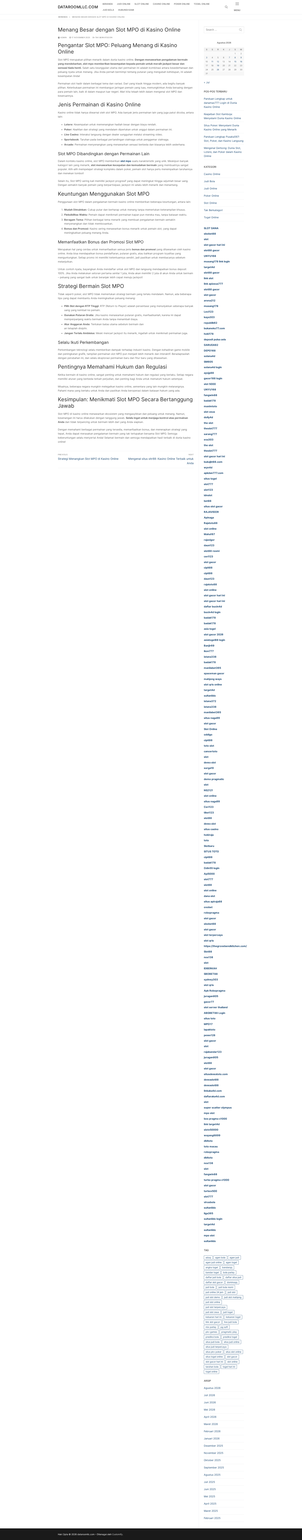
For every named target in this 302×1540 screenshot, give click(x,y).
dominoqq (232, 1282)
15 (235, 61)
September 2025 (214, 1467)
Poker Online (211, 195)
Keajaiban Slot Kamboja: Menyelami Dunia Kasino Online (222, 116)
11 (212, 61)
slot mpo (125, 161)
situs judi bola (213, 1342)
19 (218, 65)
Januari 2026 (212, 1438)
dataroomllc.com (78, 7)
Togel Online (211, 217)
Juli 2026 (209, 1395)
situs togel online (214, 1356)
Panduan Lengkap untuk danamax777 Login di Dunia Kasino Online (220, 102)
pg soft (224, 1327)
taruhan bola (212, 1366)
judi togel (228, 1312)
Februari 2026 (212, 1431)
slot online (232, 1361)
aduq (208, 1257)
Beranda (63, 17)
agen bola (220, 1257)
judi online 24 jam (214, 1292)
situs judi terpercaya (216, 1346)
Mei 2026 (209, 1409)
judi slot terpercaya (215, 1307)
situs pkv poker (213, 1351)
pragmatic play (229, 1332)
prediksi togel (230, 1337)
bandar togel (212, 1272)
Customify (117, 1534)
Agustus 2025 (212, 1474)
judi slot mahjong (232, 1297)
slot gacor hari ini (214, 1361)
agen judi (234, 1257)
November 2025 (213, 1452)
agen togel (231, 1262)
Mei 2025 (209, 1496)
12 (218, 61)
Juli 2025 (209, 1482)
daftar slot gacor (214, 1282)
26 (218, 69)
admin (63, 37)
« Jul (207, 82)
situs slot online (233, 1351)
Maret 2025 (211, 1510)
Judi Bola (209, 181)
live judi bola (230, 1322)
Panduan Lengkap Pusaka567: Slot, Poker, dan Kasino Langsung (223, 138)
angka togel (212, 1267)
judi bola (210, 1287)
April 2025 (210, 1503)
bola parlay (229, 1272)
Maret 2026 (211, 1424)
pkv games (211, 1332)
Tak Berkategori (103, 37)
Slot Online (210, 202)
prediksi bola (212, 1337)
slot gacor (232, 1356)
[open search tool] (226, 7)
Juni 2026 (210, 1402)
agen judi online (214, 1262)
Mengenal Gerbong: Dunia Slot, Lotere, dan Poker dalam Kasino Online (223, 152)
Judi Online (210, 188)
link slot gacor (213, 1322)
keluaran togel (233, 1317)
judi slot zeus (212, 1312)
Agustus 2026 (212, 1388)
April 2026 (210, 1416)
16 (241, 61)
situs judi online (231, 1342)
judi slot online (213, 1302)
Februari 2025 (212, 1518)
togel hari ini (229, 1366)
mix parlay (211, 1327)
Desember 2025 (213, 1445)
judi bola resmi (225, 1287)
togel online (211, 1371)
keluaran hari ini (214, 1317)
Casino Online (212, 174)
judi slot (231, 1292)
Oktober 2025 (212, 1460)
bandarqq (227, 1267)
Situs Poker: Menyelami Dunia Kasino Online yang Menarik (221, 127)
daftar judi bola (213, 1277)
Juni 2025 (210, 1489)
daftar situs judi (233, 1277)
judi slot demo (213, 1297)
